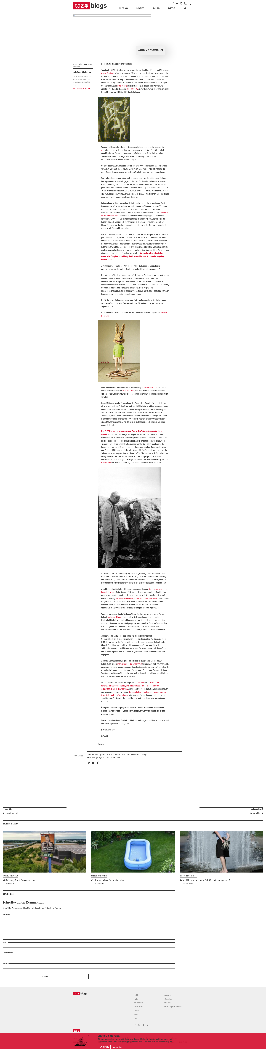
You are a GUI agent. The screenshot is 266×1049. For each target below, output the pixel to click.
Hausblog (140, 8)
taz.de (186, 8)
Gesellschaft (138, 1003)
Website (5, 963)
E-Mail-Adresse (8, 953)
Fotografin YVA (132, 89)
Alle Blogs (123, 8)
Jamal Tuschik (139, 682)
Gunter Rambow (107, 73)
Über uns (156, 8)
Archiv (136, 1014)
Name (5, 942)
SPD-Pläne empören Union (188, 876)
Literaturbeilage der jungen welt (129, 664)
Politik (136, 995)
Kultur (136, 999)
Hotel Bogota (122, 85)
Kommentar (7, 914)
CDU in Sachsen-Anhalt (10, 876)
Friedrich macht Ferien (99, 876)
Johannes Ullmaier (115, 617)
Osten (136, 1018)
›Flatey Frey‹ (106, 462)
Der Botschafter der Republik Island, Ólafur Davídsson (136, 598)
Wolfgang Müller (128, 390)
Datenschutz (168, 999)
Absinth (80, 756)
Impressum (167, 995)
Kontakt (171, 8)
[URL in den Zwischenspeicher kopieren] (88, 762)
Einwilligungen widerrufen (173, 1006)
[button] (93, 762)
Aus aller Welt (138, 1006)
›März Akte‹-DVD (150, 387)
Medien (136, 1010)
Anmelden (167, 1003)
